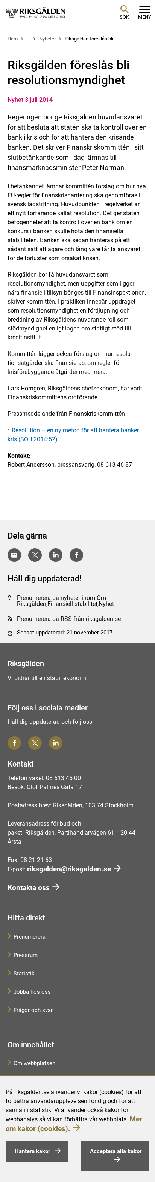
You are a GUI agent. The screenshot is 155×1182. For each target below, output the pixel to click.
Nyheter (47, 39)
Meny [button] (144, 17)
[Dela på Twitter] (35, 555)
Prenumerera (30, 936)
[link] (36, 12)
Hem (13, 39)
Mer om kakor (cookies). (74, 1124)
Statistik (24, 973)
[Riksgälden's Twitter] (35, 743)
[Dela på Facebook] (76, 555)
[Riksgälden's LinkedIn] (55, 743)
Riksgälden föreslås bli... (91, 39)
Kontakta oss (29, 887)
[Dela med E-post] (14, 555)
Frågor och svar (33, 1010)
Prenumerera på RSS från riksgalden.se (69, 618)
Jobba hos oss (32, 991)
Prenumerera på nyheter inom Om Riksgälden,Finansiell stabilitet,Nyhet (65, 600)
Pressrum (26, 955)
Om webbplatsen (34, 1063)
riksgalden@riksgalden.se (69, 869)
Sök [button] (124, 17)
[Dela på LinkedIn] (55, 555)
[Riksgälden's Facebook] (14, 743)
